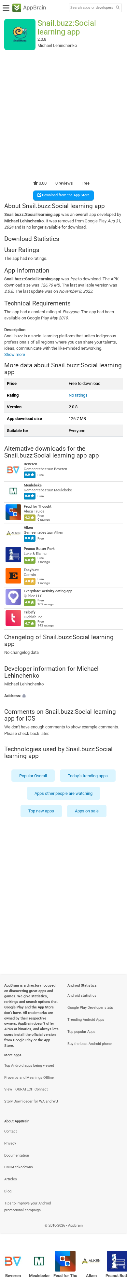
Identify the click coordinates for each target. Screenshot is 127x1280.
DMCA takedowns (18, 1167)
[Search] (117, 8)
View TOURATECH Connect (26, 1089)
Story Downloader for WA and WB (31, 1101)
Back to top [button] (114, 1232)
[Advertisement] (63, 114)
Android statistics (81, 995)
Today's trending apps (88, 775)
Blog (7, 1191)
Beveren (30, 464)
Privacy (10, 1143)
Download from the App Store (65, 195)
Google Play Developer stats (90, 1008)
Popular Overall (33, 775)
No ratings (78, 395)
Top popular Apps (81, 1032)
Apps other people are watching (63, 793)
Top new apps (41, 811)
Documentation (16, 1155)
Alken (28, 528)
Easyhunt (31, 570)
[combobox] (91, 8)
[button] (63, 695)
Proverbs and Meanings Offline (29, 1078)
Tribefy (29, 612)
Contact (10, 1131)
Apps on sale (87, 811)
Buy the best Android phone (89, 1044)
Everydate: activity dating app (48, 591)
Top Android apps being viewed (29, 1065)
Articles (10, 1179)
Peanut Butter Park (39, 549)
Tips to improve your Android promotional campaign (27, 1206)
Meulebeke (33, 485)
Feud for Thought (37, 506)
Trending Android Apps (85, 1020)
